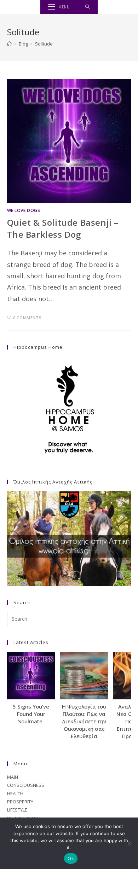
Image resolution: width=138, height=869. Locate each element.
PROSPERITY (20, 801)
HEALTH (15, 793)
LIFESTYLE (17, 810)
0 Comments (27, 317)
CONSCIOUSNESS (25, 785)
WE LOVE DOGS (23, 210)
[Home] (9, 44)
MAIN (12, 777)
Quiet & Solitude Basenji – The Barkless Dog (63, 228)
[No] (129, 843)
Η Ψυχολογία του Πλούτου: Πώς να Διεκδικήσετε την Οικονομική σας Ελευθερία (84, 721)
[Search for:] (87, 7)
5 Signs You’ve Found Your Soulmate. (31, 714)
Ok (71, 858)
